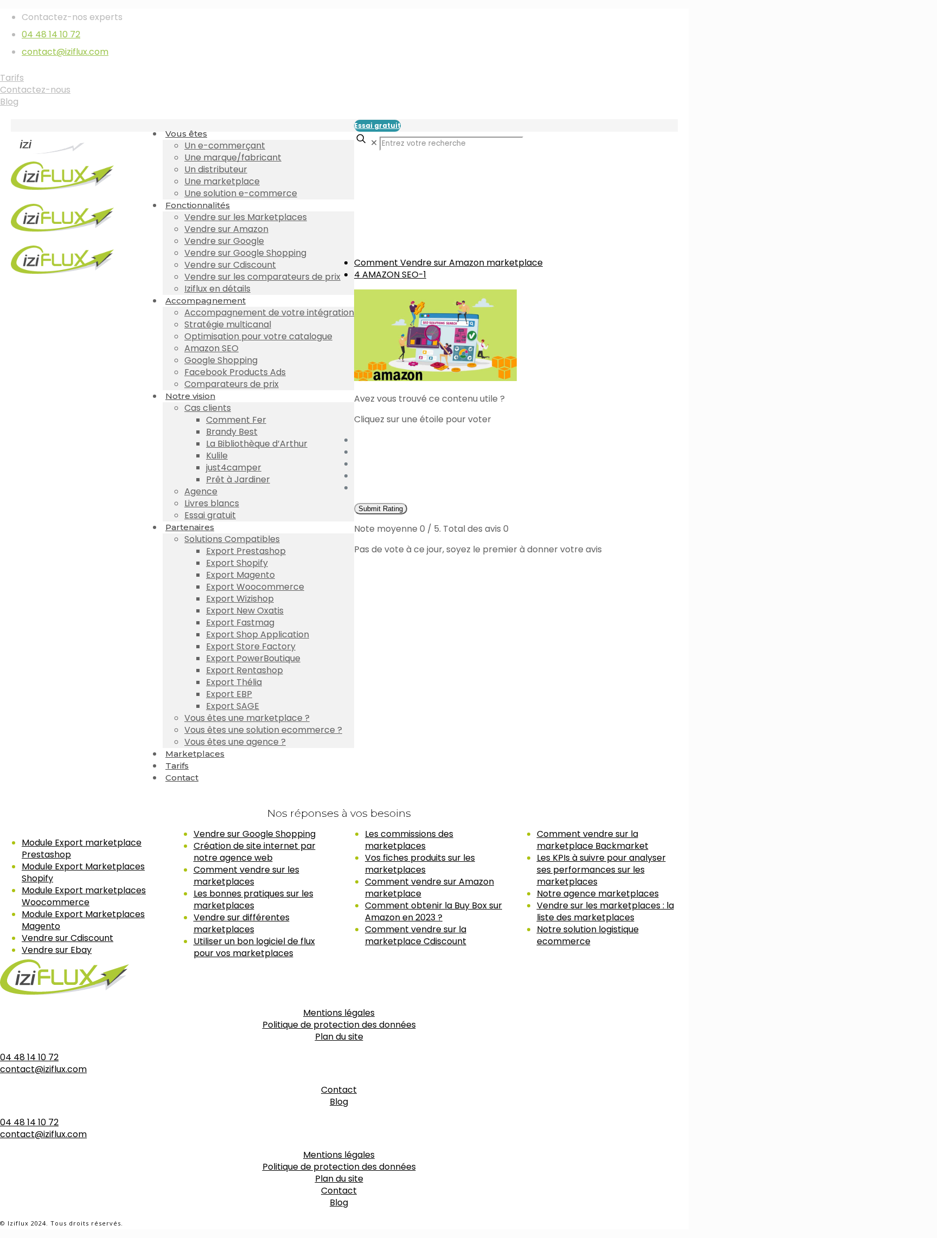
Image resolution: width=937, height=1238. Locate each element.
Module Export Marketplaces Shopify (83, 872)
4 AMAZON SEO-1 (390, 274)
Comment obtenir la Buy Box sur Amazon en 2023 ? (433, 911)
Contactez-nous (35, 89)
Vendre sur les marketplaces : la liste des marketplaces (605, 911)
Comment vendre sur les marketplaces (246, 875)
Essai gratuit (377, 125)
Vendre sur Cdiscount (67, 938)
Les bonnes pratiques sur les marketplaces (253, 899)
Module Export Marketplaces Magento (83, 920)
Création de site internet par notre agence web (255, 852)
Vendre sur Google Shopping (255, 834)
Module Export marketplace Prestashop (82, 848)
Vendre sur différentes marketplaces (242, 923)
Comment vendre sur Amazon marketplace (429, 887)
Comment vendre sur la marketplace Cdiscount (415, 935)
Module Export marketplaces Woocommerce (84, 896)
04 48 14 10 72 (51, 34)
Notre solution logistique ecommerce (588, 935)
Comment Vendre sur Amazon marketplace (448, 262)
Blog (9, 101)
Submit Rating (380, 509)
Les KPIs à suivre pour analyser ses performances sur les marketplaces (601, 870)
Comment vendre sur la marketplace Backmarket (593, 840)
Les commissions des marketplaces (409, 840)
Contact (339, 1090)
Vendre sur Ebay (57, 950)
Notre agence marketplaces (598, 893)
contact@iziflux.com (65, 52)
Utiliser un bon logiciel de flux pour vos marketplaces (254, 947)
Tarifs (12, 78)
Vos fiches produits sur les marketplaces (420, 864)
